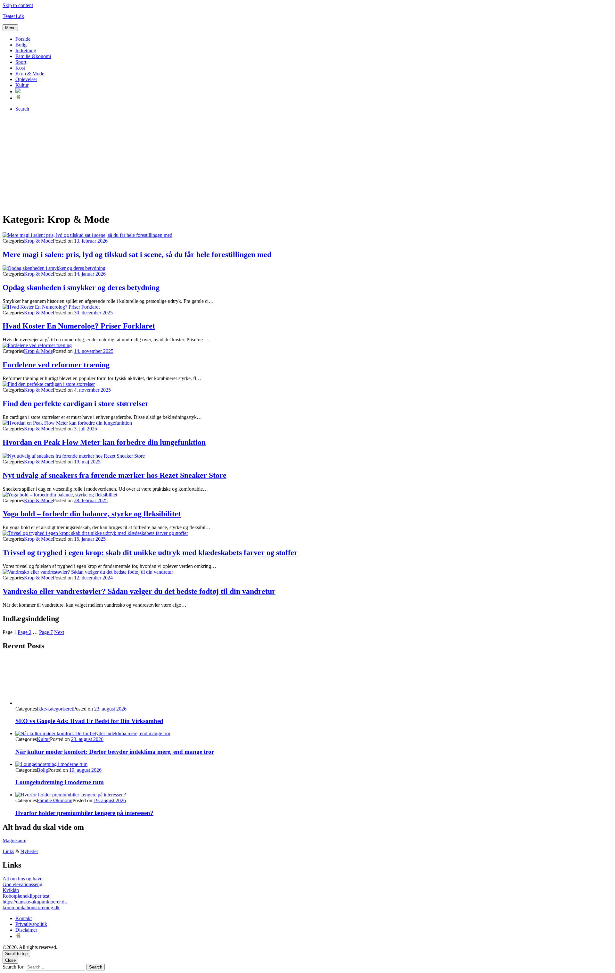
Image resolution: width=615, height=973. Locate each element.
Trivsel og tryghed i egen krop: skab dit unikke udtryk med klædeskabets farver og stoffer (150, 552)
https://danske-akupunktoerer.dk (35, 901)
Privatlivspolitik (31, 924)
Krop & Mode (29, 73)
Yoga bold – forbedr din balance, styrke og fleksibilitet (92, 514)
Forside (22, 39)
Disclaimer (26, 930)
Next (59, 632)
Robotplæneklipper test (26, 896)
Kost (20, 68)
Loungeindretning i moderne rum (59, 782)
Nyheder (29, 851)
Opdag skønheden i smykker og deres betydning (81, 287)
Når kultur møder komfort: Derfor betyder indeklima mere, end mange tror (114, 751)
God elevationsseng (22, 884)
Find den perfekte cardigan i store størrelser (76, 403)
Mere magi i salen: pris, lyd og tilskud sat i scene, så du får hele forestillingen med (137, 254)
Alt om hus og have (22, 878)
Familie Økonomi (33, 56)
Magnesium (14, 840)
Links (8, 851)
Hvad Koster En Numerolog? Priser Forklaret (79, 326)
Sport (20, 62)
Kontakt (23, 918)
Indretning (25, 50)
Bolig (21, 44)
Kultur (22, 85)
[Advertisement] (307, 162)
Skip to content (18, 5)
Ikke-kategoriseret (55, 708)
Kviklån (11, 890)
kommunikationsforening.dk (31, 907)
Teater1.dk (13, 16)
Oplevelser (26, 79)
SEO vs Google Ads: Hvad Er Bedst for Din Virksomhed (89, 721)
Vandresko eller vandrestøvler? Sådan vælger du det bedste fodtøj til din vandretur (139, 591)
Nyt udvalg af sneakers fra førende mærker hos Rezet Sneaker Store (114, 475)
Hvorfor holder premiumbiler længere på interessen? (84, 813)
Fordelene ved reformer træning (56, 365)
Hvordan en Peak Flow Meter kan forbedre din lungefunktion (104, 442)
